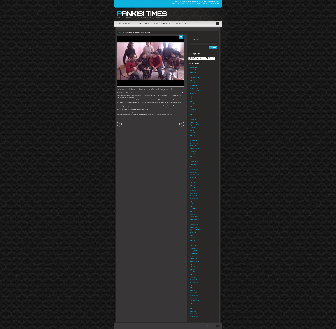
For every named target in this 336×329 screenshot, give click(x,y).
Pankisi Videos (206, 326)
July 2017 (192, 203)
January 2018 (193, 193)
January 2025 (193, 72)
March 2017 (193, 214)
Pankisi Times (142, 13)
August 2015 (193, 264)
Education (177, 24)
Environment (165, 24)
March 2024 (193, 83)
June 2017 (192, 206)
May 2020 (192, 132)
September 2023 (194, 91)
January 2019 (193, 164)
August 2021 (193, 109)
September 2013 (194, 300)
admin (120, 92)
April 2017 (192, 211)
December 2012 (194, 314)
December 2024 (194, 75)
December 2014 (194, 279)
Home (119, 24)
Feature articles (130, 24)
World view (144, 24)
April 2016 (192, 243)
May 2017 (192, 209)
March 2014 (193, 290)
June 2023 (192, 98)
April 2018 (192, 185)
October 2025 (193, 67)
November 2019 (194, 143)
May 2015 (192, 269)
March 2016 (193, 245)
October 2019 (193, 146)
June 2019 (192, 153)
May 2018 (192, 182)
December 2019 (194, 140)
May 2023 (192, 101)
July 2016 (192, 235)
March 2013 (193, 311)
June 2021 (192, 111)
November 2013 (194, 295)
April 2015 (192, 272)
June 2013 (192, 303)
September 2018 (194, 174)
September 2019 (194, 148)
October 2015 (193, 258)
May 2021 (192, 114)
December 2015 (194, 253)
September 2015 (194, 261)
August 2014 (193, 285)
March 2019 (193, 159)
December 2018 (194, 167)
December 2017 (194, 195)
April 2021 (192, 117)
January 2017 (193, 219)
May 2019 (192, 156)
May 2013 (192, 306)
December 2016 (194, 222)
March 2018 (193, 188)
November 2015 (194, 256)
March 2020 (193, 138)
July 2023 (192, 96)
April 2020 (192, 135)
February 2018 (193, 190)
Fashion (189, 326)
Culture (154, 24)
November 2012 (194, 316)
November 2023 (194, 88)
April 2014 (192, 287)
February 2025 (193, 70)
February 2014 (193, 293)
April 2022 (192, 104)
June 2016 (192, 237)
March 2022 (193, 106)
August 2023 (193, 93)
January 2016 (193, 251)
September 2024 (194, 77)
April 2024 (192, 80)
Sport (186, 24)
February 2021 (193, 119)
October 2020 (193, 122)
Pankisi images (197, 326)
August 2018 (193, 177)
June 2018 (192, 180)
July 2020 (192, 127)
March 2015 (193, 274)
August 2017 (193, 201)
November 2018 (194, 169)
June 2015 (192, 266)
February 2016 (193, 248)
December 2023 (194, 85)
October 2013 (193, 298)
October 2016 (193, 227)
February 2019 (193, 161)
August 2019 (193, 151)
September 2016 (194, 230)
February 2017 (193, 216)
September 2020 (194, 125)
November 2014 (194, 282)
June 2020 (192, 130)
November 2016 (194, 224)
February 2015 (193, 277)
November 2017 (194, 198)
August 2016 (193, 232)
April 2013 (192, 308)
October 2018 (193, 172)
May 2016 (192, 240)
